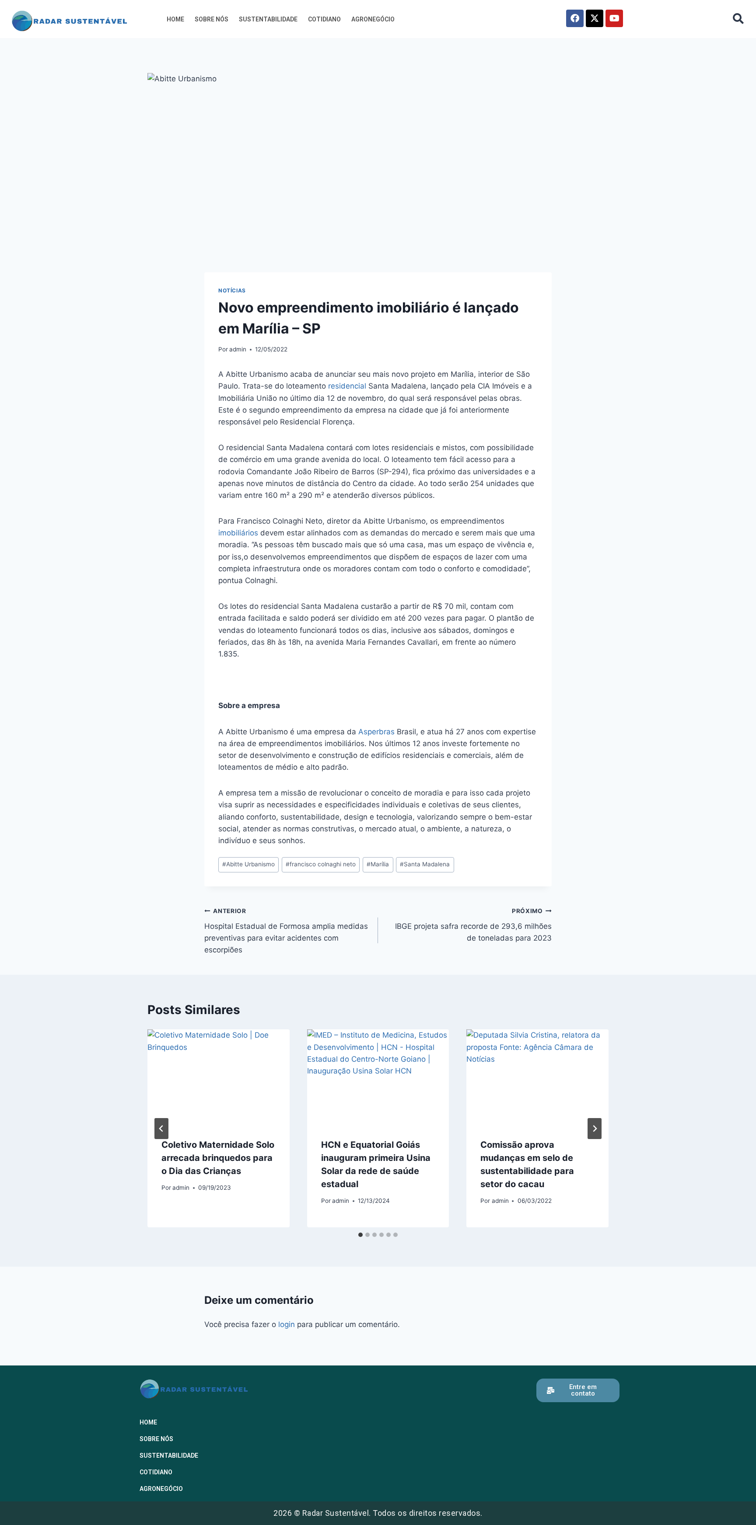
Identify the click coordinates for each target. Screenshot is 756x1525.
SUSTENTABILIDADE (268, 19)
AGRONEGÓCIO (373, 19)
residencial (347, 386)
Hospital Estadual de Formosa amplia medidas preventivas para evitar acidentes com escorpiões (286, 930)
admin (237, 349)
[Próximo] (595, 1128)
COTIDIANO (324, 19)
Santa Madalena (425, 864)
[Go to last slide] (161, 1128)
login (286, 1324)
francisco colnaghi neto (321, 864)
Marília (378, 864)
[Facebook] (575, 18)
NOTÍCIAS (232, 290)
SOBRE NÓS (211, 19)
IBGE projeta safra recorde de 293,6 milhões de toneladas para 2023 (473, 924)
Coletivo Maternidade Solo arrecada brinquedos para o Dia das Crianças (217, 1157)
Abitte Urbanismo (248, 864)
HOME (175, 19)
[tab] (360, 1235)
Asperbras (376, 731)
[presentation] (218, 1076)
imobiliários (238, 532)
